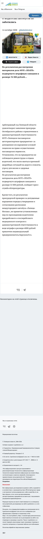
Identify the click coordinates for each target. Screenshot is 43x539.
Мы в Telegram (20, 9)
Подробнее (6, 481)
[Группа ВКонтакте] (11, 57)
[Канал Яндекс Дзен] (11, 62)
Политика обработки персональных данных (16, 527)
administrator (25, 30)
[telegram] (25, 289)
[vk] (18, 289)
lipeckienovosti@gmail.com (18, 457)
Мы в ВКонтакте (6, 9)
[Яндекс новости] (31, 57)
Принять (35, 15)
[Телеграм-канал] (31, 62)
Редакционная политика (10, 434)
